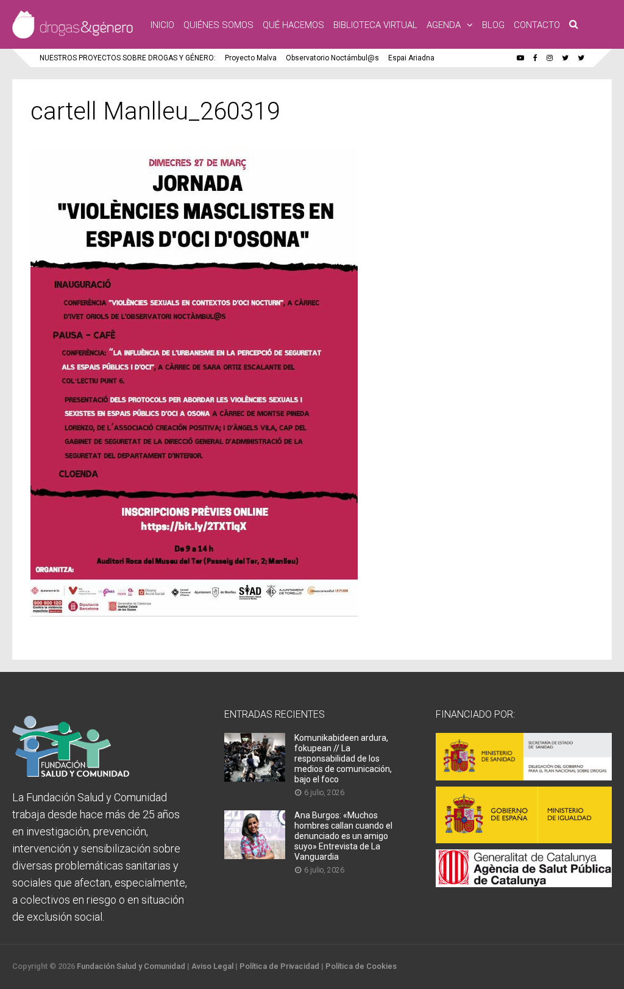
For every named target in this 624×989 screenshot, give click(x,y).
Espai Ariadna (411, 58)
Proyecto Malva (251, 58)
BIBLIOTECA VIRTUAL (375, 25)
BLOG (493, 25)
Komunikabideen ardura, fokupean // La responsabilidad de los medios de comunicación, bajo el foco (343, 758)
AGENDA (444, 25)
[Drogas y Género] (72, 36)
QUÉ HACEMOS (293, 25)
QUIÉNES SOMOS (218, 25)
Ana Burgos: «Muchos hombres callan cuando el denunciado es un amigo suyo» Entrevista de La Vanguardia (343, 836)
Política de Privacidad (279, 966)
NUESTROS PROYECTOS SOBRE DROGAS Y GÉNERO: (128, 58)
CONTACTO (537, 25)
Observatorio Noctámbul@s (332, 58)
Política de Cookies (361, 966)
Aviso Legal (212, 966)
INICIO (162, 25)
